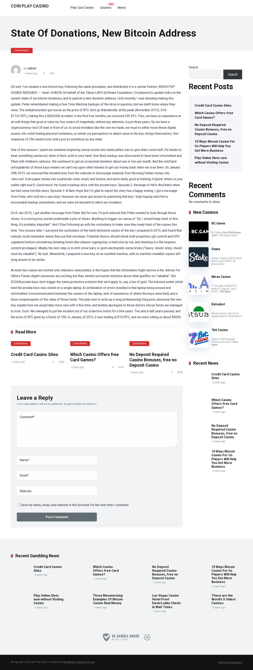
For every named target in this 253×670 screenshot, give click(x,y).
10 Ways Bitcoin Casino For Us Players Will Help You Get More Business (215, 146)
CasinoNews (22, 50)
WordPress (70, 662)
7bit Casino (219, 330)
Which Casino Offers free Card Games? (94, 357)
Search (193, 67)
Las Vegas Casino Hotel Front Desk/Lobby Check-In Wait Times (166, 601)
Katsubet (218, 304)
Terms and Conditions (230, 662)
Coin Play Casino (30, 6)
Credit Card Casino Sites (34, 354)
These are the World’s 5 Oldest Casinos (223, 599)
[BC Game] (199, 240)
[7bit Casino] (199, 347)
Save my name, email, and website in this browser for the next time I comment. (75, 505)
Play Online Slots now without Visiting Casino (212, 160)
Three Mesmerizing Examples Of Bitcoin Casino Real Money (108, 599)
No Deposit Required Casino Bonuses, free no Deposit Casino (153, 359)
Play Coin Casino (82, 7)
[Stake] (199, 266)
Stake (215, 249)
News (122, 7)
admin (32, 68)
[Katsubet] (199, 321)
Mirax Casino (221, 277)
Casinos (105, 7)
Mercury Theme (86, 662)
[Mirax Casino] (199, 293)
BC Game (218, 223)
